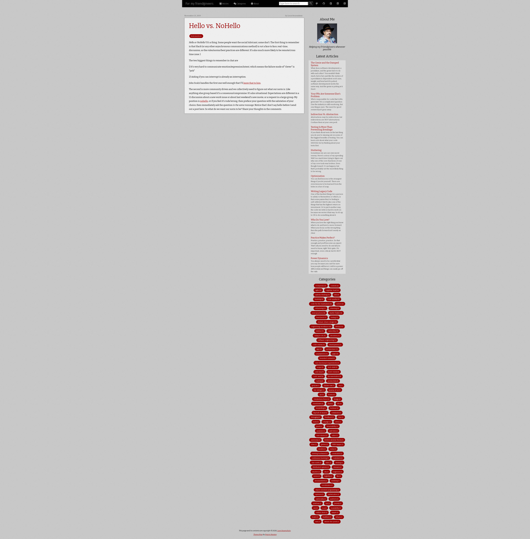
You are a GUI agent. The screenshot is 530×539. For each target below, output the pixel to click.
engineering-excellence (321, 327)
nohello (204, 101)
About (256, 3)
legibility (328, 476)
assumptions (322, 354)
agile (318, 290)
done (338, 422)
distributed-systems (321, 467)
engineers (337, 472)
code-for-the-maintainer (321, 304)
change (327, 422)
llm (339, 476)
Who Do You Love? (327, 226)
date (328, 463)
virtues (339, 517)
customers (337, 458)
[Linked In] (338, 3)
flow (330, 404)
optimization (333, 494)
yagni (335, 354)
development (335, 345)
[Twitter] (331, 3)
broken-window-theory (334, 440)
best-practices (318, 313)
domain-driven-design (327, 322)
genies (324, 444)
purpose (321, 431)
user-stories (321, 435)
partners (334, 499)
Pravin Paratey (271, 534)
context (335, 286)
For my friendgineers (199, 4)
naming (319, 381)
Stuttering (327, 160)
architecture (332, 349)
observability (332, 426)
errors (317, 476)
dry (326, 472)
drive (313, 444)
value (335, 435)
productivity (333, 381)
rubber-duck (321, 512)
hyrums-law (329, 385)
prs (316, 508)
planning (334, 308)
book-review (333, 372)
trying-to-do (320, 335)
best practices (196, 36)
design (337, 399)
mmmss (320, 331)
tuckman (334, 408)
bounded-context (327, 358)
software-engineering (327, 340)
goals (319, 426)
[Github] (323, 3)
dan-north (316, 463)
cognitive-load (332, 290)
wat (317, 522)
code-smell (318, 376)
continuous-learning (320, 458)
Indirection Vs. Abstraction (326, 118)
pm (328, 503)
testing (334, 317)
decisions (335, 335)
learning (319, 299)
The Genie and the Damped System (327, 75)
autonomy (315, 440)
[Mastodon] (317, 3)
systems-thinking (322, 295)
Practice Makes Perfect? (326, 245)
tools (316, 422)
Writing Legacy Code (327, 203)
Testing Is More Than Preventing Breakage (327, 136)
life (339, 404)
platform (317, 503)
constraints (337, 453)
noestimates (327, 485)
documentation (334, 376)
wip (319, 349)
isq (340, 385)
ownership (333, 331)
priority (337, 503)
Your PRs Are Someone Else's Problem (327, 101)
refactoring (320, 308)
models (321, 449)
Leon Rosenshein (284, 531)
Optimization (326, 181)
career (339, 304)
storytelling (321, 408)
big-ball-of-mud (320, 413)
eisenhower (318, 404)
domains (337, 467)
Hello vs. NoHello (214, 26)
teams (315, 517)
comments (336, 413)
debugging (315, 417)
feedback (329, 417)
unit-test (333, 431)
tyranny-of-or (334, 390)
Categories (241, 3)
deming (339, 463)
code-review (318, 345)
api (322, 395)
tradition (327, 517)
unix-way (319, 372)
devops (339, 327)
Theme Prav (258, 534)
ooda (333, 449)
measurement (321, 481)
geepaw (315, 385)
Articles (225, 3)
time (340, 417)
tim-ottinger (319, 390)
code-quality (333, 299)
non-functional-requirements (327, 363)
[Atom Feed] (344, 3)
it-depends (321, 286)
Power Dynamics (327, 265)
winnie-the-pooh (331, 522)
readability (336, 508)
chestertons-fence (321, 399)
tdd (336, 295)
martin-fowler (336, 313)
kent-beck (321, 317)
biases (331, 395)
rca (324, 508)
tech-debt (332, 367)
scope (320, 367)
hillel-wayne (337, 444)
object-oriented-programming (327, 490)
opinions (319, 494)
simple (335, 512)
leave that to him (252, 83)
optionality (321, 499)
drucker (316, 472)
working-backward (319, 453)
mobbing (335, 481)
